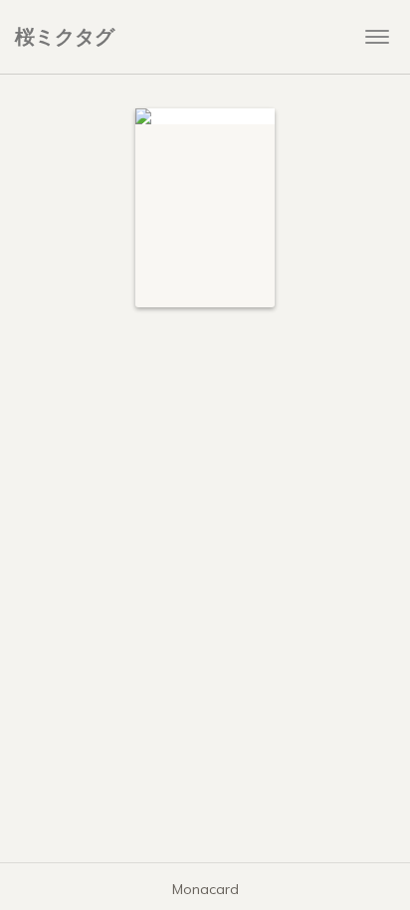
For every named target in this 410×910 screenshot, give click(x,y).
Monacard (205, 889)
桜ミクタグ (64, 36)
